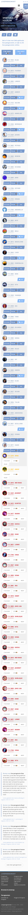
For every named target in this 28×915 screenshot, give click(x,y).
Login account (17, 881)
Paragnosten (4, 876)
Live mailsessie (4, 879)
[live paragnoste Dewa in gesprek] (5, 575)
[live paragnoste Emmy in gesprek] (5, 596)
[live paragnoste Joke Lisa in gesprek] (5, 606)
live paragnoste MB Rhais (19, 826)
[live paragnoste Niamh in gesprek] (5, 513)
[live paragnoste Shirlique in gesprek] (5, 616)
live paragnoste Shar (17, 773)
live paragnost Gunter (18, 849)
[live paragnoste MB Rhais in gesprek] (5, 482)
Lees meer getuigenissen (14, 865)
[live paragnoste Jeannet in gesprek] (5, 493)
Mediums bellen (5, 878)
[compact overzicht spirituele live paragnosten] (15, 34)
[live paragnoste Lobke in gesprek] (5, 544)
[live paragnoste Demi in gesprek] (5, 565)
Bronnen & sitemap (7, 890)
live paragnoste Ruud (17, 805)
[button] (19, 5)
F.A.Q (2, 883)
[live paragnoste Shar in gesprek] (5, 534)
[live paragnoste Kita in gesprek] (5, 626)
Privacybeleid (4, 885)
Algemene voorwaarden (19, 885)
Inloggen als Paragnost (19, 897)
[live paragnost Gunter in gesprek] (5, 503)
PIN (11, 60)
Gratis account (4, 881)
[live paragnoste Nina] (5, 455)
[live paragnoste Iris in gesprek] (5, 585)
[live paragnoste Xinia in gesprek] (5, 554)
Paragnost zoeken (18, 876)
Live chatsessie (17, 878)
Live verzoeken (17, 879)
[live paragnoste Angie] (5, 469)
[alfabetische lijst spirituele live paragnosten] (4, 34)
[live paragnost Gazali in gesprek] (5, 524)
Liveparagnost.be (6, 905)
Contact (16, 883)
